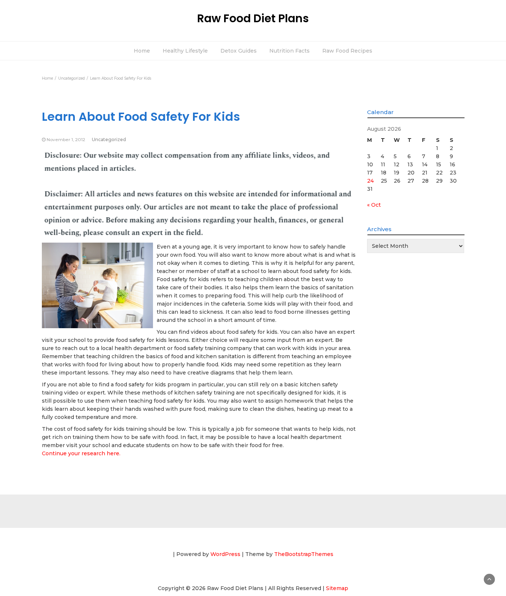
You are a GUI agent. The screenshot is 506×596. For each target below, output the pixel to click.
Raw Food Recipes (347, 50)
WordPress (225, 554)
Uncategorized (109, 139)
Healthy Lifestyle (185, 50)
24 (370, 180)
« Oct (374, 205)
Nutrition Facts (289, 50)
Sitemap (337, 588)
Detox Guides (238, 50)
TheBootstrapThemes (303, 554)
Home (142, 50)
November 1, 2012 (66, 139)
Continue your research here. (81, 453)
